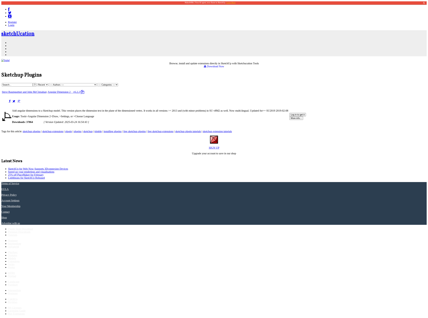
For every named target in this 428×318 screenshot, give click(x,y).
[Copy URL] (82, 92)
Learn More (231, 3)
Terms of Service (10, 183)
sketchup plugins (31, 131)
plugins (77, 131)
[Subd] (5, 60)
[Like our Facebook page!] (9, 9)
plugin (68, 131)
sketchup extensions (52, 131)
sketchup (88, 131)
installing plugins (113, 131)
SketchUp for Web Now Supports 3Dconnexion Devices (38, 168)
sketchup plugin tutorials (188, 131)
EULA (5, 189)
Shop (4, 217)
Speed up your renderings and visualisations (31, 171)
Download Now (215, 66)
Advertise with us (10, 223)
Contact (5, 211)
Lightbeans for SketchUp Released (26, 177)
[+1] (19, 101)
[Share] (9, 101)
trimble (98, 131)
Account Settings (10, 200)
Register (12, 22)
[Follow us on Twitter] (9, 12)
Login (11, 25)
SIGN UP (214, 147)
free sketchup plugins (134, 131)
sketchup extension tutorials (217, 131)
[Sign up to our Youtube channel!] (10, 16)
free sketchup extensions (160, 131)
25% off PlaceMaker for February (26, 174)
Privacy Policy (9, 194)
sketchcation (17, 34)
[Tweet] (13, 101)
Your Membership (10, 206)
